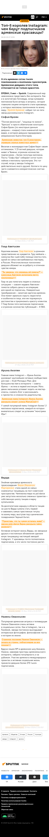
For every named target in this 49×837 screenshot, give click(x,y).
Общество (14, 734)
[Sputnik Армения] (7, 18)
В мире (22, 734)
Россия (30, 734)
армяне (21, 739)
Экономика (27, 771)
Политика (39, 771)
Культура (38, 734)
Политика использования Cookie (13, 801)
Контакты (33, 791)
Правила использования (19, 791)
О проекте (5, 791)
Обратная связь (7, 809)
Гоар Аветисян (26, 251)
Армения (5, 734)
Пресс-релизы (14, 794)
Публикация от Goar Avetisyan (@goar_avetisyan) (24, 363)
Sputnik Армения (15, 110)
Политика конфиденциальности (13, 797)
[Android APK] (8, 816)
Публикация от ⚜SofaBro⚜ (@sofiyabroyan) (24, 239)
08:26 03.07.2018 (8, 37)
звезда (4, 739)
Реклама (4, 794)
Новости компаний (28, 794)
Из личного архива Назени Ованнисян (15, 69)
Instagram (13, 739)
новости (5, 771)
